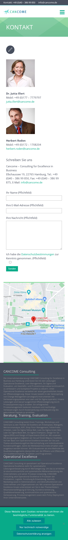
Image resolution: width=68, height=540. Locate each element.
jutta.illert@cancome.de (20, 101)
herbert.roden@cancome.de (23, 148)
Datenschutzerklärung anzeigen (34, 533)
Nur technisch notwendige (34, 527)
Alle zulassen (34, 520)
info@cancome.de (47, 2)
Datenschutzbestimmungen (37, 254)
